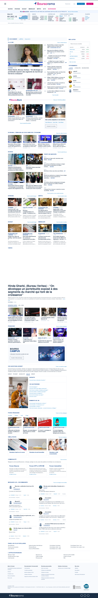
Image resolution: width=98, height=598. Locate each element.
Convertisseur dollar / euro (55, 547)
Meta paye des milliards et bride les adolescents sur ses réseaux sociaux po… (55, 52)
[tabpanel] (72, 19)
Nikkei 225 (10, 14)
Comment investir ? (33, 396)
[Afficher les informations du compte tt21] (70, 86)
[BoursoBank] (15, 100)
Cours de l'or (27, 39)
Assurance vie (39, 554)
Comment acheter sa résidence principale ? (37, 391)
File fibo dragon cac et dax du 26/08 (22, 528)
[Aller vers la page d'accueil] (48, 4)
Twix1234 (25, 509)
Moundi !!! (17, 501)
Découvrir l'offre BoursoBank (59, 100)
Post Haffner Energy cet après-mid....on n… (24, 515)
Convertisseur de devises (55, 545)
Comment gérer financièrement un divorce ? (37, 403)
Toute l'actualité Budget (31, 222)
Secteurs (87, 18)
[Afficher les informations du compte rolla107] (70, 72)
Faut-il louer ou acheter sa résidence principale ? (38, 390)
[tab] (61, 15)
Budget (24, 9)
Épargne (17, 9)
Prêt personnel (39, 558)
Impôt (22, 415)
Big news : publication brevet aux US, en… (24, 486)
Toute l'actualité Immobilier (61, 222)
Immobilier (32, 9)
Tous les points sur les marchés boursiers (55, 193)
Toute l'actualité (55, 95)
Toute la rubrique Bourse (62, 42)
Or (70, 54)
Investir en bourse (67, 556)
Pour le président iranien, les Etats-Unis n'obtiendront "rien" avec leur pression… (56, 73)
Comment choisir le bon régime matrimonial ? (38, 388)
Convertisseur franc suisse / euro (77, 547)
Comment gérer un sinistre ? (34, 406)
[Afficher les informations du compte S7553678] (10, 516)
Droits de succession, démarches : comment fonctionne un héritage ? (42, 408)
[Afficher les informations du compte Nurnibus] (40, 498)
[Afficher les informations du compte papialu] (70, 77)
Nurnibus (42, 505)
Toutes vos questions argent (61, 366)
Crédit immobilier (39, 556)
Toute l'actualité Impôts (62, 196)
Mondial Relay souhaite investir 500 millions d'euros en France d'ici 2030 (55, 46)
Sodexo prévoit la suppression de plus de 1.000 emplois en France (56, 87)
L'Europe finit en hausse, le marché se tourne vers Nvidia (54, 190)
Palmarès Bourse (32, 547)
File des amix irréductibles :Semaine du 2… (54, 486)
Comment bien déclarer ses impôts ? (36, 395)
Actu (44, 9)
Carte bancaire (11, 558)
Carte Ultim (55, 122)
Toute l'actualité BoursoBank (25, 123)
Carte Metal (60, 122)
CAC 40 (15, 530)
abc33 (74, 80)
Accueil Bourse (11, 545)
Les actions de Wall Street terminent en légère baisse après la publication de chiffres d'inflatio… (54, 165)
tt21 (74, 85)
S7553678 (13, 521)
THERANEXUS (16, 489)
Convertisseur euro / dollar (55, 548)
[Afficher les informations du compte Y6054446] (10, 502)
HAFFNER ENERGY (17, 503)
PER (86, 19)
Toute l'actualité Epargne (31, 196)
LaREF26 (21, 39)
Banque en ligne (11, 554)
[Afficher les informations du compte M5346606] (40, 487)
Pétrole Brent (72, 49)
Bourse (10, 9)
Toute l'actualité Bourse (62, 152)
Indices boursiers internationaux (35, 545)
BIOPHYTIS (72, 58)
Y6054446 (13, 509)
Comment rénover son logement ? (35, 393)
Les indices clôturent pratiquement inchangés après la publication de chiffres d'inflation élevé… (54, 184)
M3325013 (75, 90)
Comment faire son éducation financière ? (37, 380)
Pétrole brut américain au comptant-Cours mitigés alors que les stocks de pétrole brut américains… (55, 177)
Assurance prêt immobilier (69, 554)
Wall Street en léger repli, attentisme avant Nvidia (53, 159)
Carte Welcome (48, 122)
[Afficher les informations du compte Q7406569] (10, 487)
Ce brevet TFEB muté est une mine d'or (55, 523)
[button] (5, 4)
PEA (64, 558)
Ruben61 (55, 493)
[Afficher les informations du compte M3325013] (70, 90)
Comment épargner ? (33, 386)
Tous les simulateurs (63, 437)
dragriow (12, 535)
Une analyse (48, 498)
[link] (64, 568)
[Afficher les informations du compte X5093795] (40, 524)
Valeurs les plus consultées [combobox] (76, 43)
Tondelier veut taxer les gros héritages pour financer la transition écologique (56, 57)
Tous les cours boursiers (13, 547)
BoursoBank (52, 9)
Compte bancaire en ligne (13, 556)
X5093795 (43, 531)
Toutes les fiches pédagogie (61, 413)
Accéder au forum (12, 474)
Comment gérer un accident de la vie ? (36, 404)
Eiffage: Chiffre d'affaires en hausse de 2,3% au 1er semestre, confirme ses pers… (56, 79)
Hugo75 (55, 531)
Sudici (25, 495)
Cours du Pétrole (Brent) (34, 548)
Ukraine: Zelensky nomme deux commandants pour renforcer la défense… (54, 68)
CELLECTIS (46, 499)
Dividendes (87, 17)
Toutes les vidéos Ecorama (61, 133)
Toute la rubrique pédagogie (61, 326)
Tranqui (25, 521)
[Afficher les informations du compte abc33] (70, 81)
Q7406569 (13, 495)
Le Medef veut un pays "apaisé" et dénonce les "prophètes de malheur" (55, 61)
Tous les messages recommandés (60, 482)
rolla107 (75, 71)
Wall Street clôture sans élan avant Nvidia (53, 171)
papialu (75, 76)
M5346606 (43, 493)
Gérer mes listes (72, 62)
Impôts (39, 9)
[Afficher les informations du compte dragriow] (10, 529)
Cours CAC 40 (11, 548)
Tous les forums (63, 459)
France (86, 16)
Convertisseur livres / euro (76, 545)
